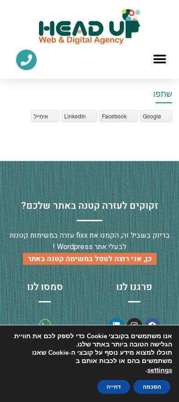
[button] (159, 59)
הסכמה (152, 387)
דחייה (113, 387)
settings (159, 370)
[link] (89, 27)
